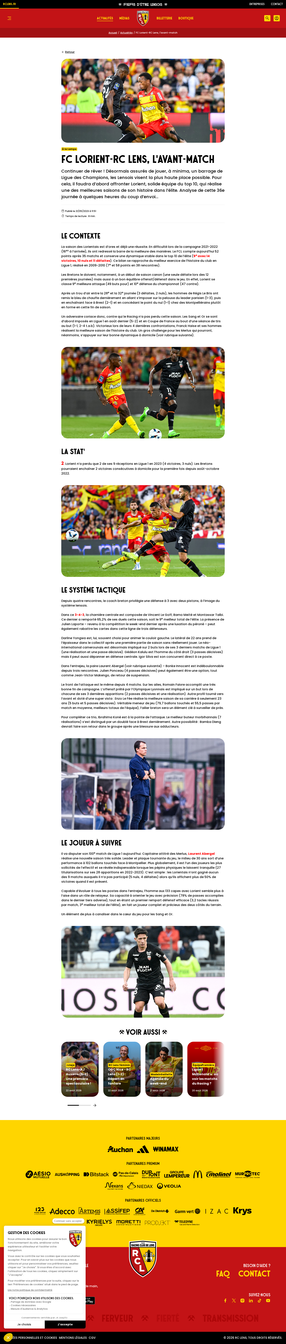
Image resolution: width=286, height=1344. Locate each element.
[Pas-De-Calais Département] (125, 1174)
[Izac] (216, 1211)
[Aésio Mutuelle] (38, 1174)
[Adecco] (62, 1211)
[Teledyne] (186, 1222)
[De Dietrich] (160, 1211)
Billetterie (164, 18)
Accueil (113, 32)
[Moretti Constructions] (128, 1223)
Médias (124, 18)
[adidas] (143, 1149)
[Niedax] (140, 1186)
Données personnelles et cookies (30, 1338)
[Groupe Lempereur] (176, 1174)
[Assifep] (117, 1211)
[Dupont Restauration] (151, 1174)
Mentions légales (73, 1338)
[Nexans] (113, 1186)
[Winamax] (165, 1149)
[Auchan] (120, 1149)
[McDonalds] (197, 1174)
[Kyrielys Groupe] (99, 1223)
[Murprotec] (248, 1174)
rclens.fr (9, 4)
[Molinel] (218, 1174)
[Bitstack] (96, 1174)
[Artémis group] (90, 1211)
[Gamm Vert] (187, 1211)
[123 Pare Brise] (40, 1211)
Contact (277, 4)
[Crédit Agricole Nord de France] (139, 1211)
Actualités (105, 18)
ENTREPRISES (257, 4)
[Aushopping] (67, 1174)
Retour (70, 52)
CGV (92, 1338)
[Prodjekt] (157, 1223)
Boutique (185, 18)
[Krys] (242, 1211)
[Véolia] (169, 1186)
